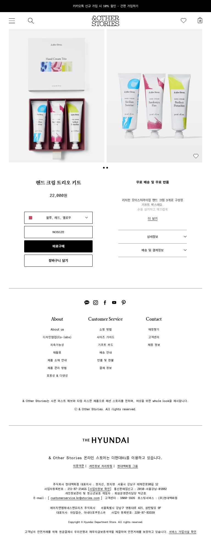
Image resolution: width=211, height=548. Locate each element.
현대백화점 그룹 (127, 466)
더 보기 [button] (152, 218)
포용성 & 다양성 (57, 375)
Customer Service (105, 319)
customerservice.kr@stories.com (75, 498)
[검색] (31, 21)
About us (57, 329)
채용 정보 (154, 344)
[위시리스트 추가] (196, 156)
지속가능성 (57, 344)
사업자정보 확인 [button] (99, 489)
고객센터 (153, 337)
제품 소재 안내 (57, 360)
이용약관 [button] (78, 465)
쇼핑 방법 (105, 329)
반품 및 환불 (105, 360)
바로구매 (58, 246)
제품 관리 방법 (57, 368)
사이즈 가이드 (106, 337)
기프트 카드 (105, 344)
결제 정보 (105, 368)
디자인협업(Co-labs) (57, 337)
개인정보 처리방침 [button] (100, 466)
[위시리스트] (183, 20)
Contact (154, 319)
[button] (56, 96)
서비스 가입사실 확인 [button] (182, 531)
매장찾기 (153, 329)
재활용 (57, 352)
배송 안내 (105, 352)
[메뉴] (11, 20)
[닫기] (202, 6)
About (57, 319)
